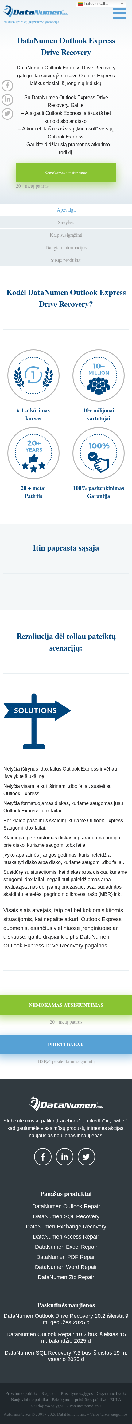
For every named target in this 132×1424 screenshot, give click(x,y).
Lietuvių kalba (95, 3)
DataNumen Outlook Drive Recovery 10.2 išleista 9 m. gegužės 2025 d (66, 1319)
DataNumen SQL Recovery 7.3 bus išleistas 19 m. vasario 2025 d (66, 1356)
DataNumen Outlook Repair (66, 1206)
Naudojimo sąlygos (47, 1405)
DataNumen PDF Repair (66, 1257)
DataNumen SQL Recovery (66, 1216)
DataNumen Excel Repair (66, 1247)
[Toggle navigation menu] (119, 13)
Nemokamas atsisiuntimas (66, 172)
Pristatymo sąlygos (77, 1393)
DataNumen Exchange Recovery (66, 1227)
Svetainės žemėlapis (84, 1405)
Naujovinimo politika (29, 1399)
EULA (115, 1399)
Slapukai (49, 1393)
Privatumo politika (22, 1393)
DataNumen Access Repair (66, 1237)
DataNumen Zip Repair (66, 1277)
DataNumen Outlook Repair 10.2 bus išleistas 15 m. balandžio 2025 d (66, 1337)
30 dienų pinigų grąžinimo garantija (31, 22)
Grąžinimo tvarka (112, 1393)
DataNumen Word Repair (66, 1267)
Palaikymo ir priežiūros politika (79, 1399)
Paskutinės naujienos (66, 1304)
